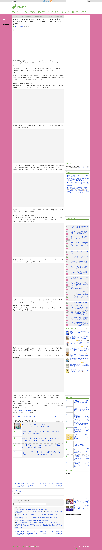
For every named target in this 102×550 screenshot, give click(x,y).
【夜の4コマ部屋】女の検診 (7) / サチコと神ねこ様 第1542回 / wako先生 (33, 509)
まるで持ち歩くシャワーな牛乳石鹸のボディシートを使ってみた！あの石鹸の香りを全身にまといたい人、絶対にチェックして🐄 (79, 293)
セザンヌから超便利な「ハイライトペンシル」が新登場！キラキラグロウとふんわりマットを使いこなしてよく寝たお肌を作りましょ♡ (79, 284)
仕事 (82, 11)
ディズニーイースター (34, 416)
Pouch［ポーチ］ (16, 4)
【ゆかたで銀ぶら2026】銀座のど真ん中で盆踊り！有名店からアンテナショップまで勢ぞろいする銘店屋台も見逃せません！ (78, 184)
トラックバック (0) (16, 491)
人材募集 (26, 546)
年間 (67, 224)
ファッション (41, 11)
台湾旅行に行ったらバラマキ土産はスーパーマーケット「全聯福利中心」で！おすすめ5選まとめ (38, 524)
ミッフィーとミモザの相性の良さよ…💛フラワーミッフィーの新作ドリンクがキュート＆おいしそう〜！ (81, 436)
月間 (67, 223)
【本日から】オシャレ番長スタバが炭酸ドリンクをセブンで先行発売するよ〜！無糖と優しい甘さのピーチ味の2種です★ (81, 408)
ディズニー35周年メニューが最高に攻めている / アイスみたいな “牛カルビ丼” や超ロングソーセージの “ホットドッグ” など (81, 422)
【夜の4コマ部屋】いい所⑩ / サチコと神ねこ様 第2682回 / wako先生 (79, 297)
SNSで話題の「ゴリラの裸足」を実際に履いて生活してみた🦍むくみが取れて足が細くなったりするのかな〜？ (79, 232)
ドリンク (42, 416)
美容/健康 (27, 11)
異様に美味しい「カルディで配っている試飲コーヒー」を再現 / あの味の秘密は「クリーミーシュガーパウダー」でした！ (79, 242)
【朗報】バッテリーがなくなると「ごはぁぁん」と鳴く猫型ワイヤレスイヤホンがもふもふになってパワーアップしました (79, 309)
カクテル (21, 416)
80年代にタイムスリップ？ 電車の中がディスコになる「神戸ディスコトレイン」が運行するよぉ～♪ (81, 507)
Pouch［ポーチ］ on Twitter (46, 1)
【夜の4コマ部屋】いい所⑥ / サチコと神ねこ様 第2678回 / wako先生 (79, 287)
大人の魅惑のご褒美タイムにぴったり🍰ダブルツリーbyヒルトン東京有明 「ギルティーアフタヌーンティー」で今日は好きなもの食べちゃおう (78, 191)
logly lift (62, 421)
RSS (51, 0)
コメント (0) (15, 490)
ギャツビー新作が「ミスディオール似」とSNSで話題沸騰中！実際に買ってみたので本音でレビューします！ (79, 272)
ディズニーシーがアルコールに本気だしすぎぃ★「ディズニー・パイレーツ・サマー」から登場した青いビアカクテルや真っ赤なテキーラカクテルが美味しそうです (77, 417)
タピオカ (26, 416)
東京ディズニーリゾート (25, 410)
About (15, 546)
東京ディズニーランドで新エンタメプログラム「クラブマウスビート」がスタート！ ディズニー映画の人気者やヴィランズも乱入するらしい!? (81, 430)
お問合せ (38, 546)
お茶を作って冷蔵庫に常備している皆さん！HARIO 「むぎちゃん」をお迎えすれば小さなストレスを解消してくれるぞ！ (79, 304)
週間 (67, 222)
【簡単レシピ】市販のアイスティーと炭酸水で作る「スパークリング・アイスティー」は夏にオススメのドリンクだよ (81, 457)
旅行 (73, 11)
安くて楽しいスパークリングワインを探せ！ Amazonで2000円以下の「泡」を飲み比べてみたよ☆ (81, 464)
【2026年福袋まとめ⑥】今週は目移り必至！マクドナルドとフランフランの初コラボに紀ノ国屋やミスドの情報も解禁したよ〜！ (79, 319)
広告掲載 (32, 546)
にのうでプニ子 (19, 26)
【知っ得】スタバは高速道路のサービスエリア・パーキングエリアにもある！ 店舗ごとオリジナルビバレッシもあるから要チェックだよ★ (26, 485)
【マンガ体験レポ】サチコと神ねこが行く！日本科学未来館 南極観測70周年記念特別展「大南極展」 (78, 188)
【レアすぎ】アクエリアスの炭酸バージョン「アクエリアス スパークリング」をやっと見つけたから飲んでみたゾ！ (81, 450)
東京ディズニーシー (50, 416)
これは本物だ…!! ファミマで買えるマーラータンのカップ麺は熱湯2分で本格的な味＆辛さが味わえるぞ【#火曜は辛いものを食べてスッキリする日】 (80, 324)
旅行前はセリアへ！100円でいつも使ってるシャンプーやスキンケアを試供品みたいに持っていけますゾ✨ (80, 237)
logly (88, 328)
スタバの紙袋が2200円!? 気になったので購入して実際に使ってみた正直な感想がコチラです (37, 522)
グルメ (62, 11)
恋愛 (52, 11)
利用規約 (20, 546)
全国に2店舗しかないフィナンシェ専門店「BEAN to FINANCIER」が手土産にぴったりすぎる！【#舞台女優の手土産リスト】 (79, 314)
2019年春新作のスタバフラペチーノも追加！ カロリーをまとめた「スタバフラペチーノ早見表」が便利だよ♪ (50, 485)
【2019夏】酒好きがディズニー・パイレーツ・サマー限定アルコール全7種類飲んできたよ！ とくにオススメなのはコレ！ (81, 402)
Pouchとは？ (15, 1)
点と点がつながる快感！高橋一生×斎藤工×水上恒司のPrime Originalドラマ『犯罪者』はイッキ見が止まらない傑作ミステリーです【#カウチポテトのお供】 (78, 179)
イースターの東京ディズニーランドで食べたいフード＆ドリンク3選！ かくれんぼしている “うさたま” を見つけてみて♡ (81, 443)
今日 (67, 220)
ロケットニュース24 (83, 167)
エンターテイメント (16, 11)
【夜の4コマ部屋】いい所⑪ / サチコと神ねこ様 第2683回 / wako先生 (32, 520)
